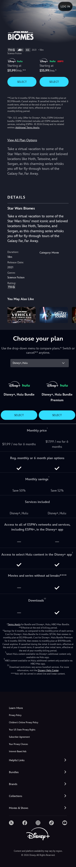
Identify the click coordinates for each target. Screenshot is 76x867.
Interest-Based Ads (17, 751)
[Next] (69, 314)
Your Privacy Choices (18, 744)
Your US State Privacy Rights (22, 729)
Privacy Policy (15, 715)
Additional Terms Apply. (27, 127)
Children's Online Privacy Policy (23, 722)
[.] (11, 822)
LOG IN (65, 6)
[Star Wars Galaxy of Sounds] (54, 315)
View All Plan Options (22, 140)
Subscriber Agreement (19, 737)
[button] (38, 760)
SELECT (22, 81)
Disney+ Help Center (48, 670)
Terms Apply (14, 624)
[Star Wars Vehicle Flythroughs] (21, 315)
